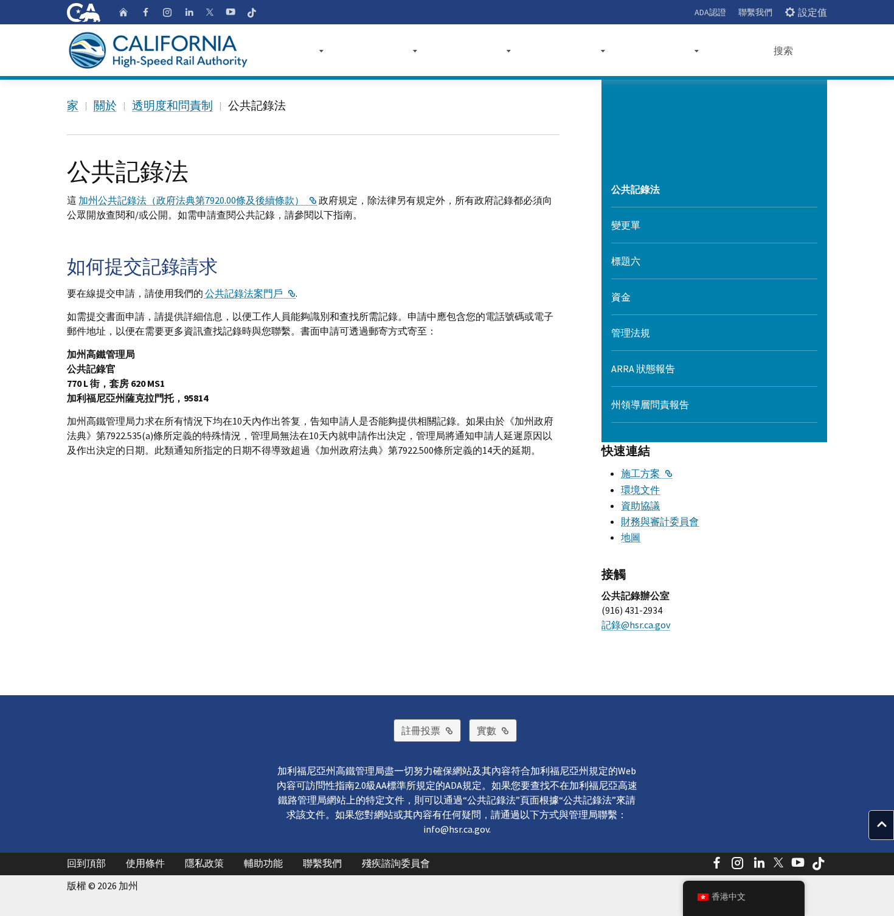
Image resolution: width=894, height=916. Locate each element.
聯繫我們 (755, 12)
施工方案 (647, 473)
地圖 (630, 537)
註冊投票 (431, 730)
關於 (105, 105)
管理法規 (630, 333)
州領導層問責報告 (650, 404)
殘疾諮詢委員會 (396, 863)
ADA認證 (710, 12)
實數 (497, 730)
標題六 (625, 261)
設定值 (812, 12)
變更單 (625, 225)
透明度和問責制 (172, 105)
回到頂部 (86, 863)
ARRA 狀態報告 (643, 369)
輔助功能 (263, 863)
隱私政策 (204, 863)
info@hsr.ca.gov (456, 829)
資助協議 (640, 505)
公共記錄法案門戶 (249, 293)
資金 (621, 297)
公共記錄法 (635, 189)
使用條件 (145, 863)
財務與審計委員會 (660, 521)
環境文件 (640, 490)
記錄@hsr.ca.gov (635, 625)
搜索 (783, 50)
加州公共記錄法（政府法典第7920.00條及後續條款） (197, 200)
